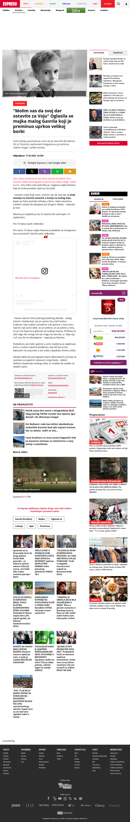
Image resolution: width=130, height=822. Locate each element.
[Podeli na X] (32, 171)
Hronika (31, 10)
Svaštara (60, 756)
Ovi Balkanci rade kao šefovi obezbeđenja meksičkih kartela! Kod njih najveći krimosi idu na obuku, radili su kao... (50, 427)
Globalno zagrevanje (99, 756)
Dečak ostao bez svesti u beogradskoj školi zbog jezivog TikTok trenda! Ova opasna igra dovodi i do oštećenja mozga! (50, 413)
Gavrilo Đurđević (23, 519)
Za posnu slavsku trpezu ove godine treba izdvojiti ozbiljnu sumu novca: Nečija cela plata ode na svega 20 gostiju (107, 605)
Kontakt (112, 756)
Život (76, 753)
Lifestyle (80, 750)
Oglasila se (56, 519)
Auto (94, 771)
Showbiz (26, 750)
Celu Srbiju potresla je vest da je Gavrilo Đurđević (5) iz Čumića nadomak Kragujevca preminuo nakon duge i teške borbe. (44, 181)
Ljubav (77, 759)
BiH (93, 762)
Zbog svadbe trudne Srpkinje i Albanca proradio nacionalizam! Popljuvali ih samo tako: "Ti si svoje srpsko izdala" (107, 528)
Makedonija (96, 768)
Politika (6, 10)
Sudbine (104, 10)
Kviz (22, 762)
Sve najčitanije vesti (108, 143)
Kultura (77, 768)
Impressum (114, 753)
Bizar (58, 753)
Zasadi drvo (7, 768)
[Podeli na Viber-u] (45, 171)
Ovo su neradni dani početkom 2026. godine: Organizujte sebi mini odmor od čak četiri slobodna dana (108, 448)
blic (24, 496)
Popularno (118, 199)
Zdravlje (77, 762)
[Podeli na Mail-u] (70, 171)
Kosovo (91, 10)
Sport (42, 750)
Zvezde (23, 756)
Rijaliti (23, 753)
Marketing (113, 759)
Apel (31, 526)
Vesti (6, 750)
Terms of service (115, 773)
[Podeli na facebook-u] (19, 171)
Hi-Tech (77, 765)
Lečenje (19, 526)
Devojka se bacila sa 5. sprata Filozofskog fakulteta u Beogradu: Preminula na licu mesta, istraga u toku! (114, 81)
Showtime (42, 768)
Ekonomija (46, 10)
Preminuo (45, 526)
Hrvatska (95, 759)
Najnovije (118, 53)
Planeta (95, 753)
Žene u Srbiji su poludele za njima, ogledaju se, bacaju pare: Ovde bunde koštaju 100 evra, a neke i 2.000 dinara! (108, 566)
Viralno (61, 750)
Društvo (19, 10)
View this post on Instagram (27, 278)
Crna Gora (96, 765)
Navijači (41, 765)
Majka (41, 519)
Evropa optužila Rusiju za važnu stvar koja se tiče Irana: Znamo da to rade (114, 61)
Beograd (60, 10)
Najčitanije (99, 53)
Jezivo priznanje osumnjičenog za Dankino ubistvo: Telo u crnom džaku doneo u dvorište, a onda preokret (114, 132)
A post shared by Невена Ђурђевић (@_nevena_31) (44, 310)
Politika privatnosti (116, 768)
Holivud (23, 759)
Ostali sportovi (44, 762)
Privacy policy (115, 771)
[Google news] (80, 798)
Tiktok (59, 759)
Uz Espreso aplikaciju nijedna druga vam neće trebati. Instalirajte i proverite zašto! (45, 510)
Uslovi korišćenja (116, 765)
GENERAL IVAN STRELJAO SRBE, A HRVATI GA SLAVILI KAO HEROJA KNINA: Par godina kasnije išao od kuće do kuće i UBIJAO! (108, 488)
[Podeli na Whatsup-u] (57, 171)
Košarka (42, 756)
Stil (76, 756)
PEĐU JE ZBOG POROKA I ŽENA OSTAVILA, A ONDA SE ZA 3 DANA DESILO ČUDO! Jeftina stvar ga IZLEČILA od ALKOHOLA (114, 115)
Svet (95, 750)
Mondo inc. (116, 750)
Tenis (41, 759)
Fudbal (41, 753)
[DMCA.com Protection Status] (65, 813)
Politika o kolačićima (117, 762)
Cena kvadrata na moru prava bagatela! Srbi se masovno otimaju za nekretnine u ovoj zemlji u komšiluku (51, 440)
